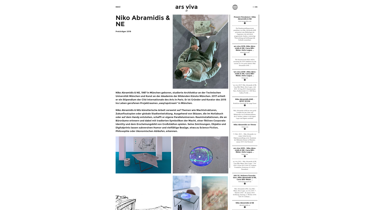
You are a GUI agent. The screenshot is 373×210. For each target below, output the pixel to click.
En (256, 7)
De (254, 7)
